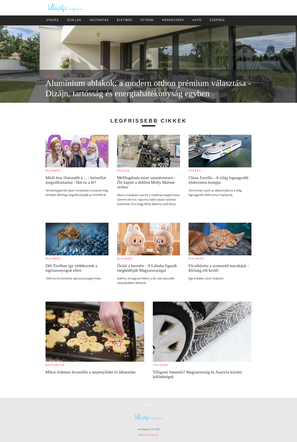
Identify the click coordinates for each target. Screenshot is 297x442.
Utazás (123, 170)
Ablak (51, 76)
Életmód (53, 170)
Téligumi (160, 365)
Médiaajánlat (148, 435)
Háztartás (55, 365)
